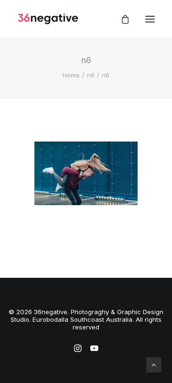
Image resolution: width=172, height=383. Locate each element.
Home (71, 75)
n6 (91, 75)
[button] (150, 19)
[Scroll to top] (153, 364)
